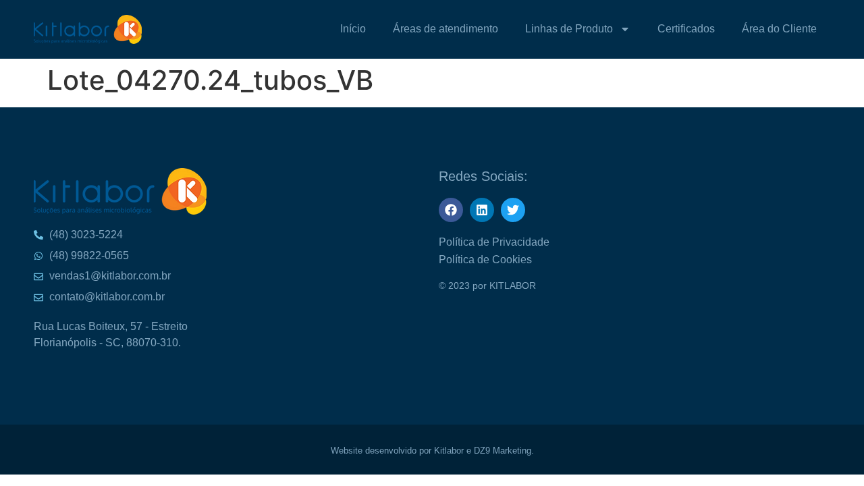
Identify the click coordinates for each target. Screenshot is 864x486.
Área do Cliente (779, 28)
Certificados (686, 28)
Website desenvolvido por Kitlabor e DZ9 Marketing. (432, 451)
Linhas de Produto (569, 28)
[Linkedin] (482, 210)
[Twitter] (513, 210)
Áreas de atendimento (445, 28)
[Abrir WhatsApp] (830, 34)
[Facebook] (451, 210)
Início (353, 28)
